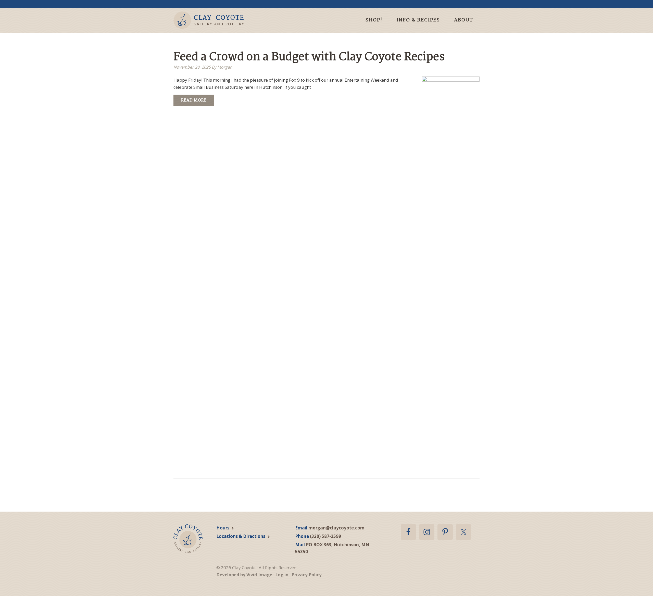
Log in (281, 575)
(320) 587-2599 (325, 536)
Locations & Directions (240, 536)
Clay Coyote (217, 20)
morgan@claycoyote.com (336, 528)
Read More (194, 100)
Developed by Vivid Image (244, 575)
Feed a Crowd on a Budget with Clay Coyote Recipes (309, 57)
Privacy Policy (307, 575)
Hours (222, 528)
